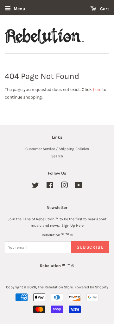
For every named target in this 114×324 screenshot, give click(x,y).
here (97, 89)
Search (57, 156)
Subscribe (90, 247)
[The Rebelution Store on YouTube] (78, 186)
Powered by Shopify (91, 287)
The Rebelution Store (55, 287)
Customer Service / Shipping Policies (57, 149)
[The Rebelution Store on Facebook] (50, 186)
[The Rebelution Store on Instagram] (64, 186)
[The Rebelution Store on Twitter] (35, 186)
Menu (18, 8)
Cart (104, 8)
